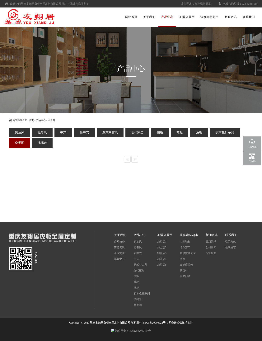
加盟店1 (161, 241)
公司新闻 (211, 247)
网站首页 (131, 17)
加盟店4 (161, 259)
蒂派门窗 (185, 276)
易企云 (173, 322)
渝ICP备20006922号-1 (155, 322)
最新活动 (211, 241)
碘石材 (184, 270)
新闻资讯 (230, 17)
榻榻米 (42, 142)
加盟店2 (161, 247)
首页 (31, 120)
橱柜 (160, 132)
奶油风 (19, 132)
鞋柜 (179, 132)
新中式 (84, 132)
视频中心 (119, 259)
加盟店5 (161, 264)
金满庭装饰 (186, 264)
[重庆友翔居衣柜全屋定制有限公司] (29, 17)
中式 (63, 132)
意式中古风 (110, 132)
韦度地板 (185, 241)
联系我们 (248, 17)
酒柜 (199, 132)
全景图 (51, 120)
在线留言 (230, 247)
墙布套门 (185, 247)
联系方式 (230, 241)
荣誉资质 (119, 247)
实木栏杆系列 (225, 132)
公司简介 (119, 241)
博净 (182, 259)
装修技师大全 (188, 253)
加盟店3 (161, 253)
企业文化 (119, 253)
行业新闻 (211, 253)
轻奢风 (42, 132)
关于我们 (149, 17)
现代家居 (137, 132)
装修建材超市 (209, 17)
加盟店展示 (186, 17)
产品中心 (167, 17)
